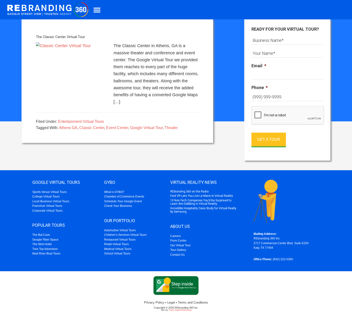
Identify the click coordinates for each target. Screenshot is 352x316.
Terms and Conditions (193, 302)
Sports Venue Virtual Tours (49, 192)
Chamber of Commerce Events (124, 196)
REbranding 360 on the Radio (189, 191)
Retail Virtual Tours (116, 244)
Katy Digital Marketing (180, 310)
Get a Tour (268, 139)
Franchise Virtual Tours (47, 206)
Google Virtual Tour (146, 128)
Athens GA (68, 128)
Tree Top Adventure (45, 249)
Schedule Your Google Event (123, 201)
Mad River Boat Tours (46, 253)
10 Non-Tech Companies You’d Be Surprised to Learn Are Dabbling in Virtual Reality (200, 202)
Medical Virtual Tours (117, 249)
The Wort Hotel (42, 244)
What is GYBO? (114, 192)
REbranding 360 (49, 9)
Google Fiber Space (45, 239)
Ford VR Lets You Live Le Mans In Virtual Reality (201, 196)
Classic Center (91, 128)
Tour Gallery (178, 250)
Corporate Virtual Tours (47, 210)
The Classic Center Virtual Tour (60, 37)
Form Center (178, 240)
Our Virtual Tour (180, 245)
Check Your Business (118, 206)
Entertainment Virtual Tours (81, 121)
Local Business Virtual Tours (50, 201)
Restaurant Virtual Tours (120, 239)
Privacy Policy (154, 302)
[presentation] (287, 115)
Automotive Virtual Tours (120, 230)
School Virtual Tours (117, 253)
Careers (175, 236)
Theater (171, 128)
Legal (171, 302)
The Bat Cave (41, 235)
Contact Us (177, 254)
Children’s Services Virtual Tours (125, 235)
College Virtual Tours (46, 196)
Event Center (117, 128)
